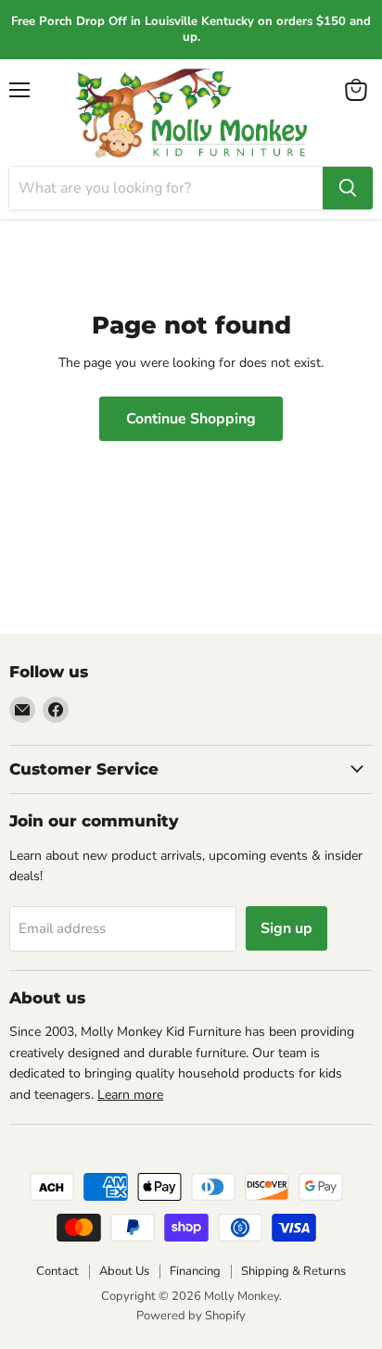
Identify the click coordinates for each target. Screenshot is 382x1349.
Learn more (130, 1094)
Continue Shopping (191, 419)
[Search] (348, 188)
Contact (57, 1271)
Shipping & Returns (293, 1271)
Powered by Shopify (191, 1315)
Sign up (286, 928)
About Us (124, 1271)
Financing (195, 1271)
